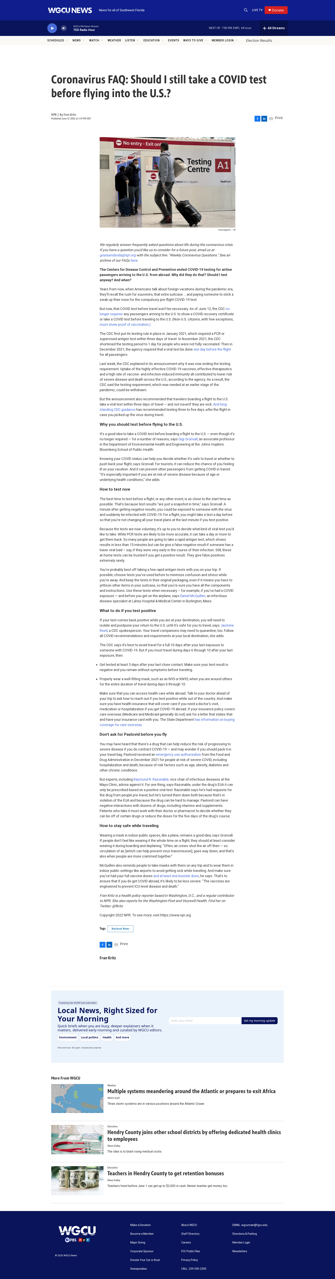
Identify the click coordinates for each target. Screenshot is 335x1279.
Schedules (55, 40)
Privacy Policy (189, 1260)
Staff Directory (190, 1233)
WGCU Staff (113, 1098)
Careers (186, 1242)
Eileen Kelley (113, 1146)
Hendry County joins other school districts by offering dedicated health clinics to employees (194, 1135)
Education (151, 40)
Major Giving (137, 1242)
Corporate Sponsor (142, 1251)
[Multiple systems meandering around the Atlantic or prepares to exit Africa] (77, 1098)
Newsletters (239, 1251)
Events (173, 40)
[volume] (63, 28)
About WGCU (189, 1225)
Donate (278, 10)
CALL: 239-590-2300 (193, 1268)
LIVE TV (257, 10)
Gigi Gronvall (188, 439)
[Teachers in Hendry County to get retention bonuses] (77, 1180)
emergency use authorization (178, 754)
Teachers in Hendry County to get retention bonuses (165, 1173)
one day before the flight (212, 349)
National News (120, 928)
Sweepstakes (138, 1268)
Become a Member (142, 1233)
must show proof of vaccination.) (125, 324)
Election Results (259, 40)
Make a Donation (140, 1225)
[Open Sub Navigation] (67, 40)
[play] (52, 28)
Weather (114, 40)
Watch (94, 40)
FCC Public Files (190, 1251)
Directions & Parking (244, 1233)
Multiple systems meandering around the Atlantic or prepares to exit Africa (191, 1091)
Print (279, 117)
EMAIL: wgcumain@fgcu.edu (250, 1225)
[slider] (70, 28)
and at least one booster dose (176, 876)
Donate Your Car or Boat (145, 1260)
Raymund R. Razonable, (151, 779)
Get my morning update (259, 1020)
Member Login (223, 40)
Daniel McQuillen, (193, 596)
